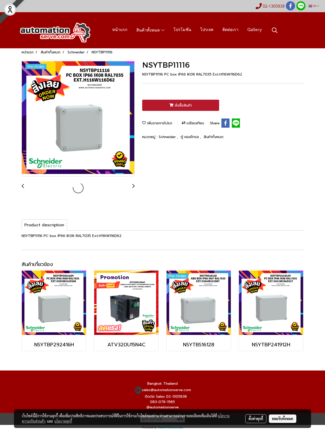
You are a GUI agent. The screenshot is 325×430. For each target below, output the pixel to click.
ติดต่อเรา (230, 30)
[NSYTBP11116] (78, 118)
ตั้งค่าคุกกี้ (256, 418)
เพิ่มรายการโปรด (159, 123)
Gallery (254, 30)
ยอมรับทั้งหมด (282, 418)
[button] (274, 30)
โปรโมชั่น (182, 30)
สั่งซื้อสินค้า (182, 105)
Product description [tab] (44, 225)
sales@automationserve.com (166, 390)
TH (314, 6)
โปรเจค (207, 30)
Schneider (168, 137)
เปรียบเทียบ (194, 123)
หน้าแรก (119, 30)
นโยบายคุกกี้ (63, 421)
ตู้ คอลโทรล (190, 137)
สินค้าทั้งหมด (148, 30)
